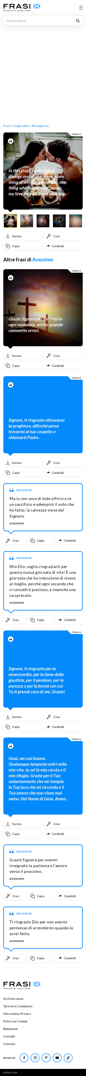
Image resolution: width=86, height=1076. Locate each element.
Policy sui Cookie (15, 1021)
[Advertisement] (43, 70)
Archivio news (13, 998)
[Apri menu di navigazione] (81, 7)
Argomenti (21, 126)
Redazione (10, 1029)
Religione (24, 490)
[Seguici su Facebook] (24, 1057)
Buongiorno (40, 126)
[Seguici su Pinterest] (46, 1057)
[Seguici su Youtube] (57, 1057)
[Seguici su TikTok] (68, 1057)
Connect (9, 1044)
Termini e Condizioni (17, 1006)
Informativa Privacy (17, 1014)
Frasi (6, 126)
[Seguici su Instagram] (35, 1057)
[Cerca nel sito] (77, 20)
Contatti (9, 1036)
